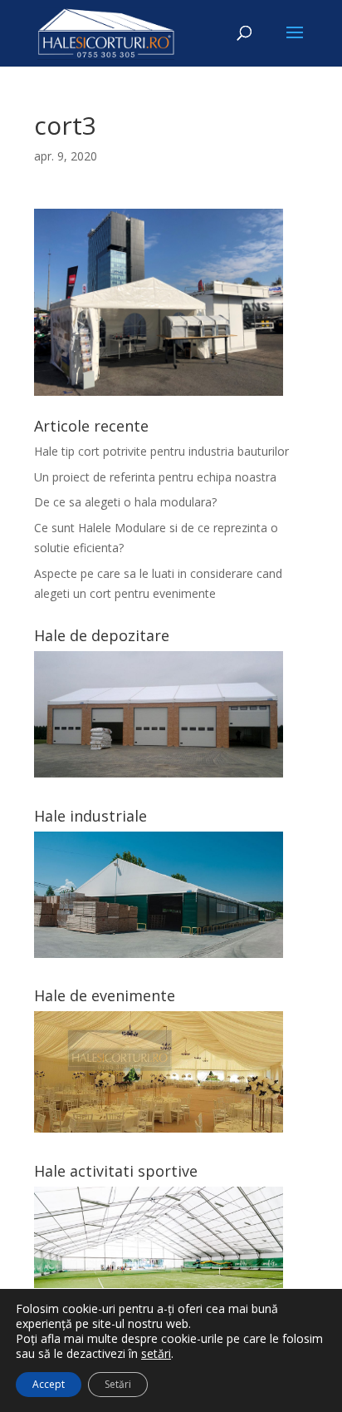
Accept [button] (48, 1384)
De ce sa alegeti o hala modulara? (125, 502)
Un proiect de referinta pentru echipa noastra (155, 477)
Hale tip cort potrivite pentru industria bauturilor (161, 451)
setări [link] (156, 1353)
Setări (118, 1384)
